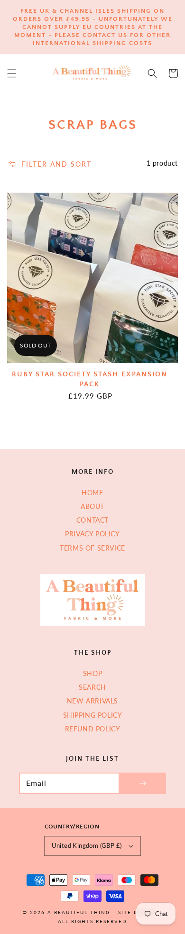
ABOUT (92, 506)
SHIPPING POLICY (92, 715)
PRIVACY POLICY (92, 534)
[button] (11, 73)
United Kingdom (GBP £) (87, 845)
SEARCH (92, 687)
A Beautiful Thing (78, 912)
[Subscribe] (142, 783)
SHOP (92, 673)
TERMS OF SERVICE (92, 548)
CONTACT (92, 520)
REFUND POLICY (92, 729)
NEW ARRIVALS (92, 701)
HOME (92, 493)
